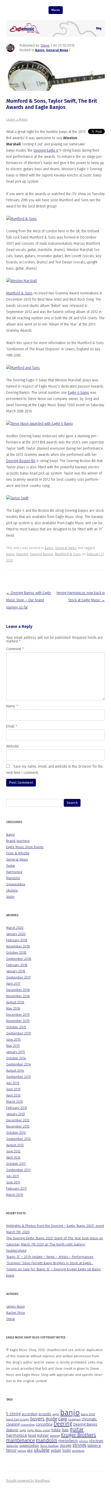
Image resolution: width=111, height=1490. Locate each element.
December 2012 (17, 1120)
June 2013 (13, 1089)
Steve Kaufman (49, 1446)
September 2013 (18, 1077)
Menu (55, 10)
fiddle (56, 1430)
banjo (10, 554)
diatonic (12, 1430)
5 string (13, 1413)
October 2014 (16, 1058)
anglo (55, 1414)
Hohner (43, 1435)
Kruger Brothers (78, 1435)
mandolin (46, 1440)
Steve (45, 45)
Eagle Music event (38, 1430)
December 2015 (18, 1015)
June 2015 (13, 1039)
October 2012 (16, 1133)
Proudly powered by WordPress (28, 1480)
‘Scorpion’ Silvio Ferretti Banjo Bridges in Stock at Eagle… (49, 1263)
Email (11, 726)
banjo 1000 (88, 1414)
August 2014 (15, 1070)
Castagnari (74, 1419)
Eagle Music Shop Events (25, 847)
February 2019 (16, 940)
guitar (77, 1429)
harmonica (16, 1435)
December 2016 (18, 990)
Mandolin (13, 878)
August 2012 (15, 1145)
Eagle (23, 1430)
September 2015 (18, 1033)
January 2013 (15, 1114)
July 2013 (12, 1083)
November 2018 (18, 946)
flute (65, 1430)
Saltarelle (12, 1446)
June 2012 (13, 1151)
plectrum (96, 1441)
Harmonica (14, 872)
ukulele (42, 1450)
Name (12, 706)
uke (30, 1450)
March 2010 (14, 1195)
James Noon (15, 1306)
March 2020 (14, 928)
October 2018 (16, 952)
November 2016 (18, 996)
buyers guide (43, 1419)
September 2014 (18, 1064)
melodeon (68, 1440)
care (62, 1419)
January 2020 (16, 934)
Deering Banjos (41, 554)
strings (79, 1445)
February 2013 (16, 1108)
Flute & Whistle (17, 853)
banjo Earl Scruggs (17, 1419)
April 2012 (13, 1157)
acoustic (44, 1414)
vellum (56, 1450)
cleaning (13, 1424)
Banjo (39, 50)
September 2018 (18, 959)
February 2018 (16, 965)
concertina (28, 1424)
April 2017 (13, 983)
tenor (11, 1450)
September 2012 (18, 1139)
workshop (78, 1450)
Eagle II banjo (78, 392)
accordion (29, 1414)
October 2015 (16, 1027)
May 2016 (13, 1008)
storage (66, 1445)
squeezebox (29, 1445)
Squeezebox (15, 884)
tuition (22, 1450)
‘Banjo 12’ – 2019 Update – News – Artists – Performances (49, 1257)
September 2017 (18, 977)
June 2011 (13, 1182)
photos (83, 1441)
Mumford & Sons (19, 293)
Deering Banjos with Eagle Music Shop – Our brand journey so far (28, 600)
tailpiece (94, 1445)
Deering (22, 554)
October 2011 (16, 1164)
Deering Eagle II (46, 150)
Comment (15, 649)
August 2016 (15, 1002)
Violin (10, 897)
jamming (55, 1435)
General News (57, 50)
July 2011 (12, 1176)
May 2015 (13, 1046)
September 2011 (18, 1170)
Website (12, 746)
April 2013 (13, 1095)
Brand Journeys (18, 841)
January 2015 (15, 1052)
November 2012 (17, 1126)
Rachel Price (15, 1313)
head (32, 1435)
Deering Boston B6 (20, 461)
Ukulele (12, 890)
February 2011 (16, 1188)
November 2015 (18, 1021)
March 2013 (14, 1101)
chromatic (89, 1419)
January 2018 (15, 971)
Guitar (10, 866)
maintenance (20, 1440)
